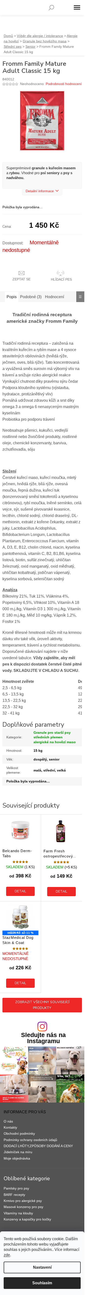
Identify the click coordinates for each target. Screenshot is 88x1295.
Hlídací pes (61, 279)
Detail (20, 891)
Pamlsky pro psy (16, 1188)
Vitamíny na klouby (18, 1213)
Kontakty (10, 1127)
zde (7, 1255)
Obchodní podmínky (19, 1133)
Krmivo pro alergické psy (23, 1201)
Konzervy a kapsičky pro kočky (27, 1219)
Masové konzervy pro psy (23, 1207)
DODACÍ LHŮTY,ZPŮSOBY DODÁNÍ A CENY (38, 1146)
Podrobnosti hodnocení (64, 84)
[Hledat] (51, 7)
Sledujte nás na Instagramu (43, 1038)
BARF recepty (14, 1195)
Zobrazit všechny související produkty (42, 1005)
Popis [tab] (12, 297)
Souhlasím (42, 1283)
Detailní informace (40, 191)
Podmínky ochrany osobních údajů (30, 1140)
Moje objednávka (17, 1158)
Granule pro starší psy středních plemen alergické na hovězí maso (54, 737)
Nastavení (42, 1267)
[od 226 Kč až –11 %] (20, 917)
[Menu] (77, 7)
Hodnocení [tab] (54, 297)
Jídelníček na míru (18, 1152)
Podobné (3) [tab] (31, 297)
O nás (8, 1121)
